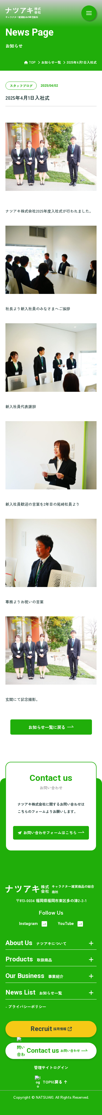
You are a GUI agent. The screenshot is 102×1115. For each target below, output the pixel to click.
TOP (32, 62)
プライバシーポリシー (27, 1006)
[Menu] (89, 13)
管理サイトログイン (51, 1067)
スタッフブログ (21, 85)
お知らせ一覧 (51, 62)
